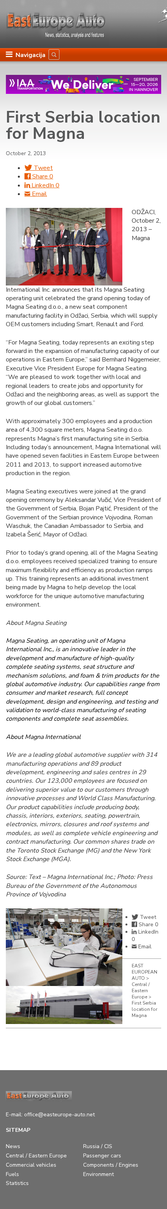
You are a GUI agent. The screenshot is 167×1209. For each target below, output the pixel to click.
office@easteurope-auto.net (59, 1114)
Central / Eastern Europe (36, 1155)
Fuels (12, 1174)
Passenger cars (102, 1155)
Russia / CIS (97, 1146)
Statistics (17, 1183)
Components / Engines (110, 1165)
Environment (98, 1174)
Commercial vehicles (31, 1165)
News (13, 1146)
